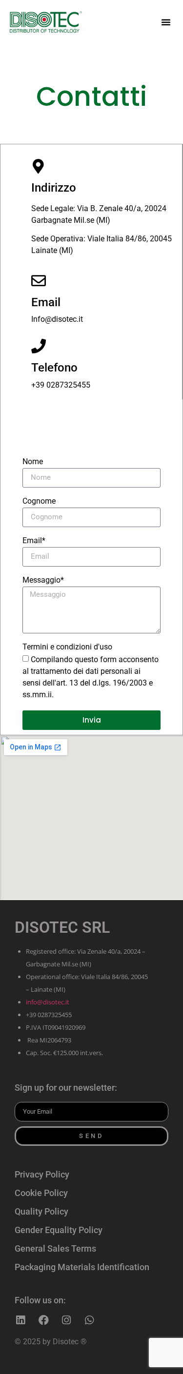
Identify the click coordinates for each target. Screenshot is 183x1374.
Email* (33, 541)
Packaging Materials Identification (82, 1267)
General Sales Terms (55, 1248)
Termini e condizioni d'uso (67, 647)
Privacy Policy (42, 1174)
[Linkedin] (20, 1320)
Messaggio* (43, 580)
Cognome (39, 501)
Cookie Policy (41, 1193)
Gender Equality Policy (58, 1230)
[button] (166, 22)
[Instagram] (66, 1320)
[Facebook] (43, 1320)
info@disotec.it (47, 1002)
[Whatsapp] (89, 1320)
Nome (32, 462)
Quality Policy (41, 1211)
